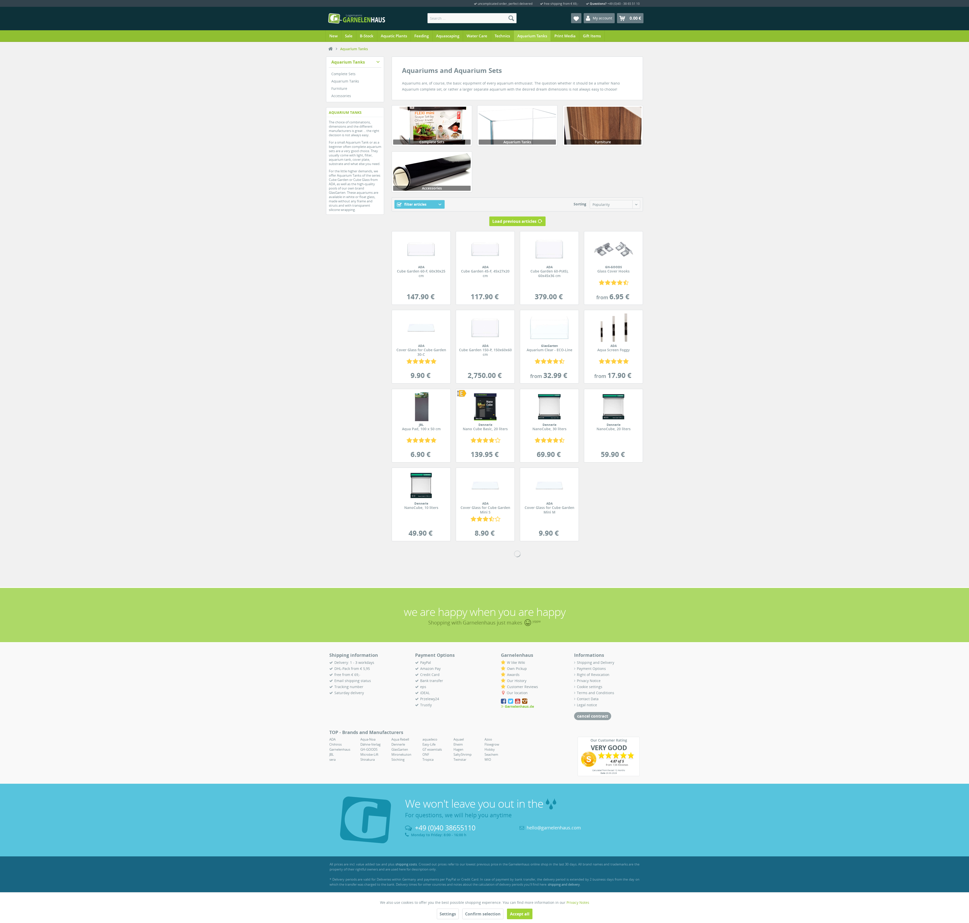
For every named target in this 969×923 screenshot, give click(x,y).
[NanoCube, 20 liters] (613, 407)
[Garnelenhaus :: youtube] (518, 701)
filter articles (414, 204)
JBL (331, 754)
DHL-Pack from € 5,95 (352, 668)
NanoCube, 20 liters (614, 427)
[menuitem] (472, 18)
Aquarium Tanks (348, 62)
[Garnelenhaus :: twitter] (511, 701)
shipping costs (406, 864)
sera (332, 759)
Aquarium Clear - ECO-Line (549, 348)
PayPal (425, 662)
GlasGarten (399, 749)
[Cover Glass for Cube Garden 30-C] (421, 328)
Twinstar (459, 759)
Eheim (458, 744)
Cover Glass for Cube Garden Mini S (485, 508)
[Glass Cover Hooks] (613, 249)
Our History (516, 680)
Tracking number (348, 686)
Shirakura (367, 759)
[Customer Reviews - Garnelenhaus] (608, 759)
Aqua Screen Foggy (613, 348)
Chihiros (335, 744)
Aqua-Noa (367, 739)
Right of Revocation (593, 674)
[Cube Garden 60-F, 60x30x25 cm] (421, 249)
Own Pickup (517, 668)
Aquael (458, 739)
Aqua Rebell (400, 739)
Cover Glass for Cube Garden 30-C (421, 350)
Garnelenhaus (339, 749)
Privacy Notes (578, 902)
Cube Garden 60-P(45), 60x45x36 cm (549, 271)
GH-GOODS (369, 749)
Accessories (341, 95)
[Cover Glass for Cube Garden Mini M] (549, 485)
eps (423, 686)
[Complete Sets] (431, 126)
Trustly (426, 704)
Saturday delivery (349, 692)
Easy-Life (429, 744)
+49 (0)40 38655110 (445, 827)
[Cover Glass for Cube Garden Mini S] (485, 485)
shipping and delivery (564, 884)
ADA (332, 739)
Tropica (428, 759)
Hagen (458, 749)
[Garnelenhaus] (330, 49)
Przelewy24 (429, 698)
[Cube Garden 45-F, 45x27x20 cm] (485, 249)
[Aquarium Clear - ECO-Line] (549, 328)
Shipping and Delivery (595, 662)
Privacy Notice (589, 680)
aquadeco (429, 739)
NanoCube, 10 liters (421, 506)
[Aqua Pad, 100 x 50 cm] (421, 407)
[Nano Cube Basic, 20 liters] (464, 393)
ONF (425, 754)
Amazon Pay (430, 668)
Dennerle (398, 744)
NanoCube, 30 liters (549, 427)
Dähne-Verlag (370, 744)
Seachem (491, 754)
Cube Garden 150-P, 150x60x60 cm (485, 350)
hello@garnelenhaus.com (554, 828)
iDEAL (425, 692)
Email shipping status (352, 680)
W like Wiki (516, 662)
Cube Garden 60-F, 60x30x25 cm (421, 271)
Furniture (339, 88)
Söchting (398, 759)
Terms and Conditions (595, 692)
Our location (517, 692)
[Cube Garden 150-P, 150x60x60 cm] (485, 328)
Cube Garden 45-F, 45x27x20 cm (485, 271)
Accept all (519, 914)
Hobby (489, 749)
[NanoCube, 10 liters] (421, 485)
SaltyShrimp (462, 754)
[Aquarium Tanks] (517, 126)
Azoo (488, 739)
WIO (487, 759)
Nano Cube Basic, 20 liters (485, 427)
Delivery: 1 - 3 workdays (354, 662)
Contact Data (588, 698)
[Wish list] (576, 18)
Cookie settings (589, 686)
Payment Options (591, 668)
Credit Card (430, 674)
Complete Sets (343, 73)
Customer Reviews (522, 686)
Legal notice (587, 704)
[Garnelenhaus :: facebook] (504, 701)
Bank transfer (431, 680)
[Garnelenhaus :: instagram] (524, 701)
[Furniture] (602, 126)
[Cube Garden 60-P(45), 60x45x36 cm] (549, 249)
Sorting (580, 204)
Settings (448, 914)
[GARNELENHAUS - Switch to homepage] (356, 18)
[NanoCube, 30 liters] (549, 407)
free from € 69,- (347, 674)
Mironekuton (401, 754)
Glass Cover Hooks (613, 269)
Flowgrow (491, 744)
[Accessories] (431, 172)
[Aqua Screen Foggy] (613, 328)
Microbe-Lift (369, 754)
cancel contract (592, 716)
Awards (513, 674)
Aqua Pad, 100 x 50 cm (421, 427)
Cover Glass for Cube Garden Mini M (549, 508)
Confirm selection (483, 914)
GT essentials (432, 749)
